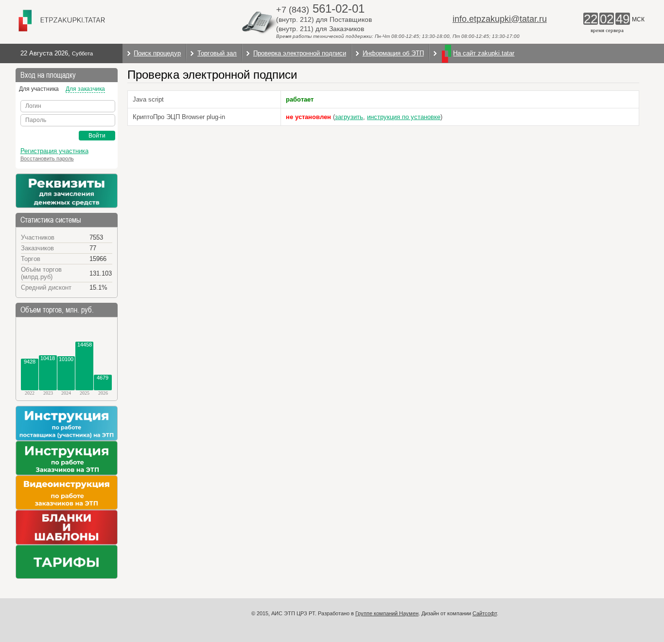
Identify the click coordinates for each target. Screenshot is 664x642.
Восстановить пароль (47, 158)
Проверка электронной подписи (299, 53)
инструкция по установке (403, 117)
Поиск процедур (157, 53)
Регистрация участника (54, 151)
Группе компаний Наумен (387, 613)
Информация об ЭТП (393, 53)
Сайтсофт (484, 613)
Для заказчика (85, 89)
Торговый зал (217, 53)
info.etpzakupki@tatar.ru (500, 19)
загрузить (349, 117)
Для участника (39, 89)
